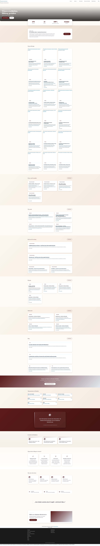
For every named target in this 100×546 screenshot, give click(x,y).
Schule (71, 1)
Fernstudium (81, 1)
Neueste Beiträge (5, 17)
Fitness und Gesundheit (31, 531)
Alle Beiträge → (70, 209)
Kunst (28, 538)
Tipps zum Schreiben (87, 1)
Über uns (11, 17)
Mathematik (29, 536)
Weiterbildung (93, 1)
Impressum (52, 531)
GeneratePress (56, 526)
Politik (28, 539)
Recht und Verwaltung (30, 533)
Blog (98, 1)
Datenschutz (53, 532)
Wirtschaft (29, 532)
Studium (75, 1)
